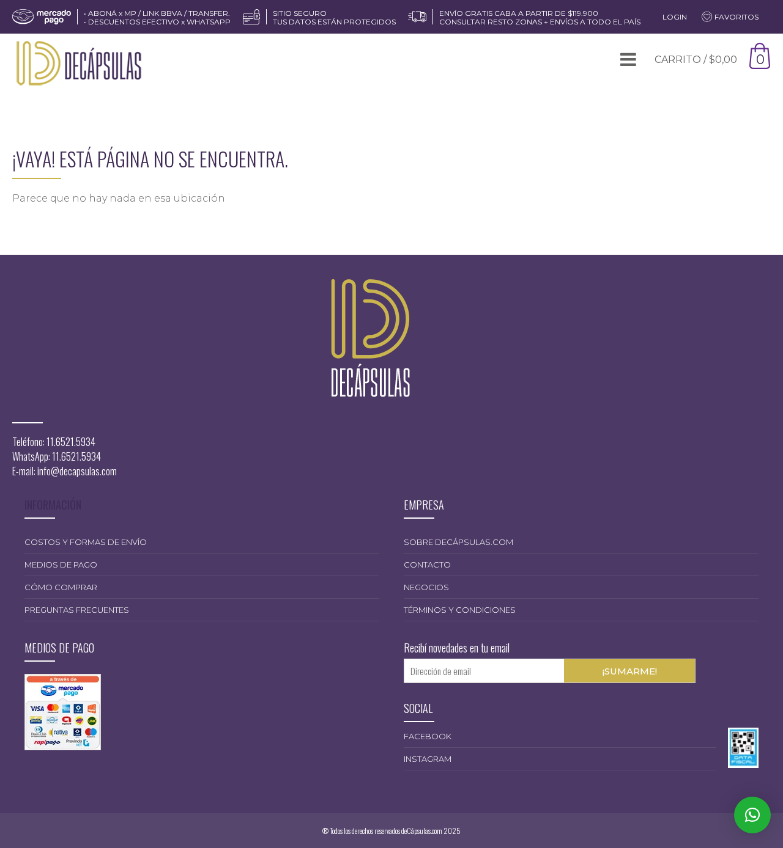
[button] (752, 815)
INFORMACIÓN (52, 505)
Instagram (427, 759)
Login (674, 16)
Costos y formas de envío (85, 542)
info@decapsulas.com (77, 471)
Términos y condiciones (460, 610)
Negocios (426, 587)
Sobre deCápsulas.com (458, 542)
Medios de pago (60, 564)
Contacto (427, 564)
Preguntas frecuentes (76, 610)
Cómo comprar (60, 587)
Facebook (427, 736)
